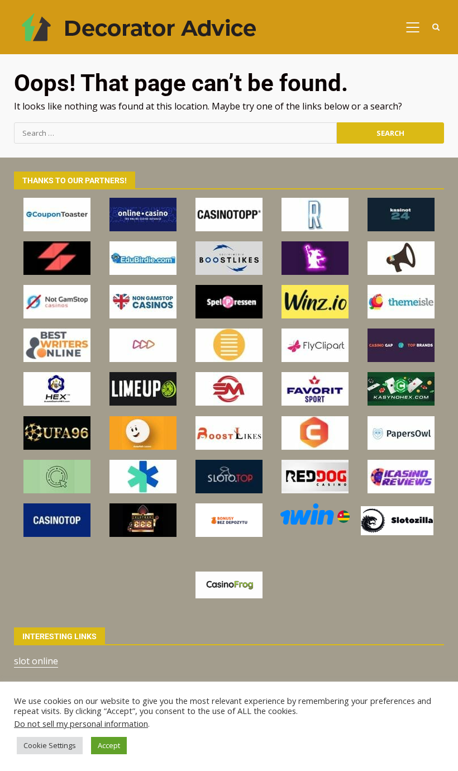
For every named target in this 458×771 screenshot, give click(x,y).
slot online (36, 661)
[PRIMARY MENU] (412, 27)
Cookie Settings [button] (49, 745)
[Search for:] (175, 133)
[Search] (435, 27)
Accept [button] (109, 745)
